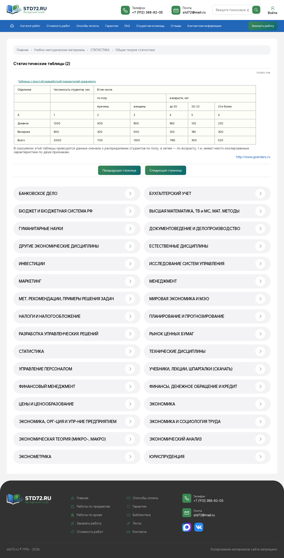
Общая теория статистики (135, 50)
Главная (22, 50)
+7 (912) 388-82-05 (147, 12)
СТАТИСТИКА (100, 50)
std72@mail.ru (194, 12)
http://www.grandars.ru (253, 157)
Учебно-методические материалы (59, 50)
